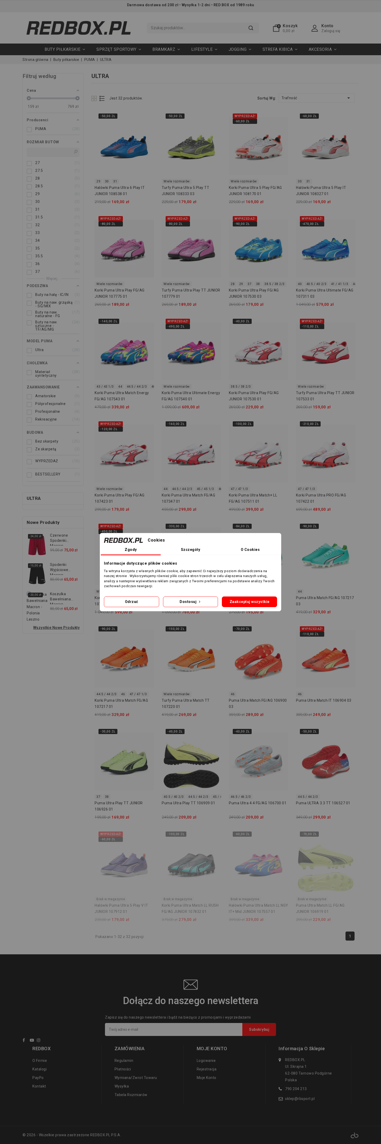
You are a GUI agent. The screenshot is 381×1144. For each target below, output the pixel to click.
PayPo (38, 1078)
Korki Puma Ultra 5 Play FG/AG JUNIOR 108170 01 (255, 191)
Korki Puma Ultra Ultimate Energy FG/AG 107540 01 (191, 396)
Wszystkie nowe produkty (56, 628)
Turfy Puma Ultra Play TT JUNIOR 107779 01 (191, 293)
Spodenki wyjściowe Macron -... (59, 569)
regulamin (124, 1060)
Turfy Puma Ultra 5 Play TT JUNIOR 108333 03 (185, 191)
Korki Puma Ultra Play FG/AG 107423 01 (120, 498)
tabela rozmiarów (131, 1095)
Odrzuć (131, 602)
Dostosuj (188, 602)
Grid (94, 98)
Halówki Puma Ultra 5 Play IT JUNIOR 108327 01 (321, 191)
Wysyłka (122, 1086)
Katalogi (39, 1069)
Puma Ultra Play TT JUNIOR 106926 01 (119, 806)
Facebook (26, 1041)
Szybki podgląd (146, 118)
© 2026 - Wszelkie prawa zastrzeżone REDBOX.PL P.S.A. (72, 1135)
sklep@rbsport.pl (300, 1099)
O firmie (39, 1060)
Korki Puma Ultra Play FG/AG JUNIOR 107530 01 (254, 396)
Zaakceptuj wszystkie (250, 602)
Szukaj (250, 28)
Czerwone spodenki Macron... (59, 539)
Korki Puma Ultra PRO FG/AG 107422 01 (321, 498)
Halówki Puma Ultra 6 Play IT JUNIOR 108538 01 (120, 191)
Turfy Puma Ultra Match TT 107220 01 (186, 703)
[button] (118, 49)
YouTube (33, 1041)
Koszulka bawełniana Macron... (60, 598)
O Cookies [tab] (250, 550)
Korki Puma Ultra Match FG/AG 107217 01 (121, 703)
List (102, 98)
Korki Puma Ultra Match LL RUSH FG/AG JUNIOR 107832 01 (190, 908)
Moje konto (206, 1078)
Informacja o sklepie (302, 1048)
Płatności (123, 1069)
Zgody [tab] (131, 550)
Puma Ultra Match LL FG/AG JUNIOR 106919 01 (320, 908)
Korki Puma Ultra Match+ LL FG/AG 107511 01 (253, 498)
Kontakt (39, 1086)
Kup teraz (146, 128)
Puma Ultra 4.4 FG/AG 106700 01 (257, 803)
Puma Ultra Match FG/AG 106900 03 (258, 703)
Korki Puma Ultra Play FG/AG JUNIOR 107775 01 (120, 293)
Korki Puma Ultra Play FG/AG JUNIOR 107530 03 (254, 293)
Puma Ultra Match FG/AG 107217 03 (325, 601)
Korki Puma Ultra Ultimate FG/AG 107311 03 (325, 293)
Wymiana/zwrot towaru (136, 1078)
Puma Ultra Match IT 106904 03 (323, 700)
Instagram (40, 1041)
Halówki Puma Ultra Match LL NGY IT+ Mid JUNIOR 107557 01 (258, 908)
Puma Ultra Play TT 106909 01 (188, 803)
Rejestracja (207, 1069)
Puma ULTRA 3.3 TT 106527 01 (323, 803)
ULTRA (34, 498)
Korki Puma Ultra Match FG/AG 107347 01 (188, 498)
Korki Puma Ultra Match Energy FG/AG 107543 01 (122, 396)
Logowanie (206, 1060)
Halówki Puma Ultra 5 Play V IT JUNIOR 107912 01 (121, 908)
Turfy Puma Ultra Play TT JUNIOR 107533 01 (325, 396)
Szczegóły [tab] (190, 550)
